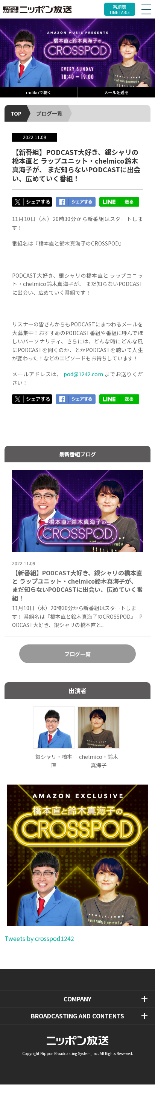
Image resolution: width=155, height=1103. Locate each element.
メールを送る (116, 92)
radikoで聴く (39, 92)
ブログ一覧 (49, 113)
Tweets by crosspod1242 (39, 938)
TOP (16, 113)
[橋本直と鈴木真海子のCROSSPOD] (77, 53)
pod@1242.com (83, 374)
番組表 (119, 9)
